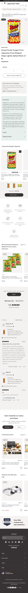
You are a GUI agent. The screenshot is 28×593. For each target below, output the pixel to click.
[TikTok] (22, 542)
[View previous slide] (20, 42)
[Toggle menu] (2, 4)
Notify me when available (13, 75)
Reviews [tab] (9, 301)
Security (21, 579)
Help (3, 567)
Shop (3, 553)
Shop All (23, 244)
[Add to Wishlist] (26, 20)
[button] (5, 61)
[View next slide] (25, 42)
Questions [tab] (19, 301)
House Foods (4, 47)
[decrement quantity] (5, 70)
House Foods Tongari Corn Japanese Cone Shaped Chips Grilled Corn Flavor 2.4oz (10, 175)
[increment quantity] (22, 70)
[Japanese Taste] (11, 4)
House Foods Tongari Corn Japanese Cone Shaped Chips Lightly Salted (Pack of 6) (15, 332)
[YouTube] (19, 542)
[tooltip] (8, 398)
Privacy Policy (15, 579)
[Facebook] (6, 542)
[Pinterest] (15, 542)
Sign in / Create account (9, 91)
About (3, 563)
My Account (5, 558)
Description (6, 99)
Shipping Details (7, 136)
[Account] (21, 6)
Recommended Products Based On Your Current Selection (10, 247)
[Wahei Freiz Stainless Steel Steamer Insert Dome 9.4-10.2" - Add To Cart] (21, 510)
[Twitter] (9, 542)
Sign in (14, 294)
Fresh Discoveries (7, 435)
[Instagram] (12, 542)
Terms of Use (8, 579)
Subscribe (24, 537)
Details (4, 132)
